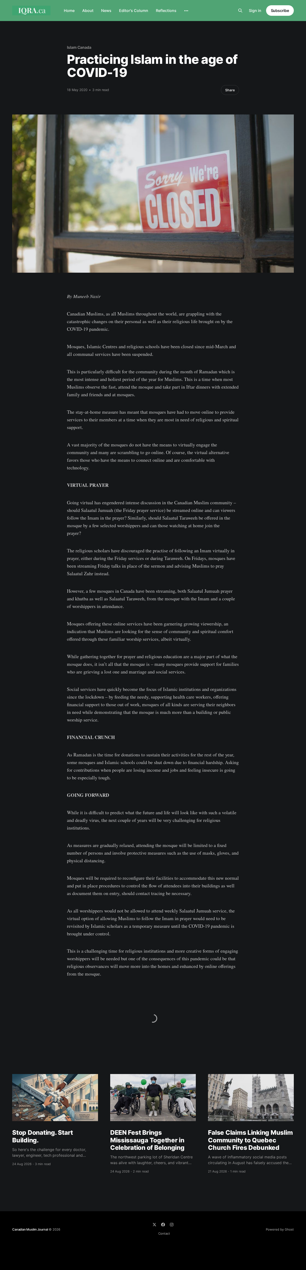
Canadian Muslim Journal (30, 1229)
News (106, 10)
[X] (154, 1225)
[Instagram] (172, 1225)
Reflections (166, 10)
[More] (186, 10)
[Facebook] (163, 1225)
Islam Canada (79, 47)
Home (69, 10)
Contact (164, 1233)
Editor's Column (133, 10)
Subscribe (280, 10)
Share (230, 90)
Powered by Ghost (280, 1229)
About (87, 10)
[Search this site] (240, 10)
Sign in (255, 10)
